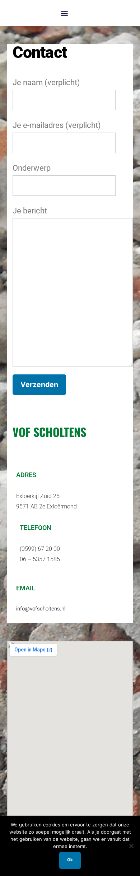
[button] (64, 13)
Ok (70, 859)
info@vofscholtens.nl (40, 608)
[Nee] (131, 845)
